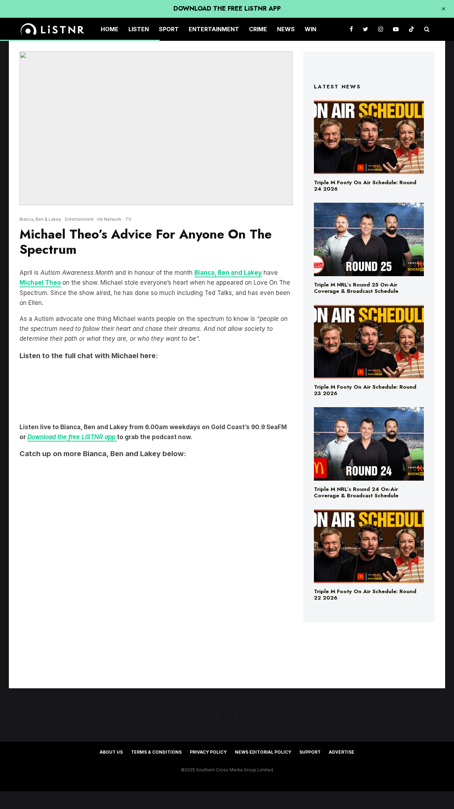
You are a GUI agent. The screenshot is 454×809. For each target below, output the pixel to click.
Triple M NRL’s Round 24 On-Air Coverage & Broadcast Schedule (356, 492)
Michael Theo (40, 282)
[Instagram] (380, 29)
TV (128, 219)
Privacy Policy (208, 752)
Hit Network (109, 219)
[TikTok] (411, 29)
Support (310, 752)
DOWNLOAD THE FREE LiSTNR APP (227, 8)
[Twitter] (365, 29)
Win (310, 29)
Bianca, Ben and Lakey (228, 272)
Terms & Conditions (156, 752)
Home (109, 29)
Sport (169, 29)
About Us (111, 752)
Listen (138, 29)
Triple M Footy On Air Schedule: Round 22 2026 (365, 594)
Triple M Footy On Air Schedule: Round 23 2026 (365, 390)
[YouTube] (396, 29)
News (286, 29)
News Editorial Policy (263, 752)
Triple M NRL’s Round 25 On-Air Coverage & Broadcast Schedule (356, 287)
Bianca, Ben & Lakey (40, 219)
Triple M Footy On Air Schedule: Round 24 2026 (365, 185)
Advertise (341, 752)
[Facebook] (351, 29)
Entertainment (214, 29)
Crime (258, 29)
